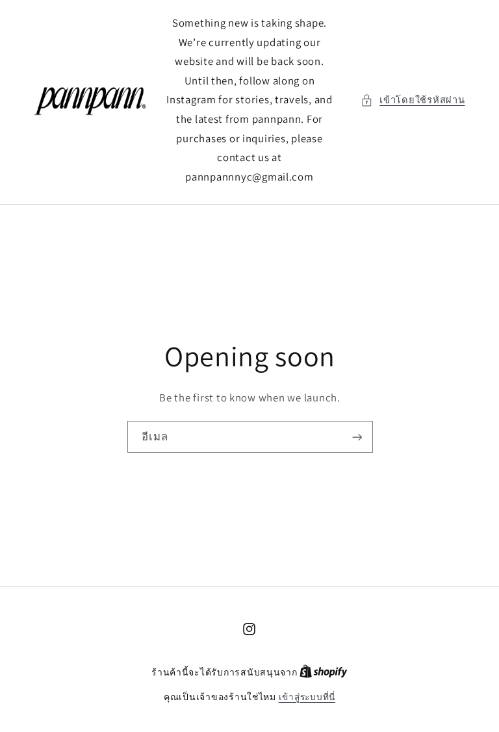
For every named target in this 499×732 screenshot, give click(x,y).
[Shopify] (324, 672)
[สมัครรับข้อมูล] (357, 437)
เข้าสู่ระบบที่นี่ (307, 697)
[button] (413, 100)
